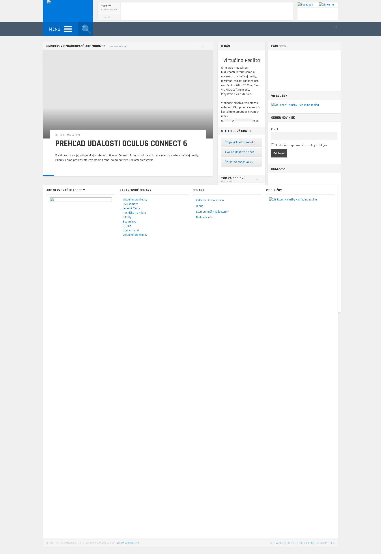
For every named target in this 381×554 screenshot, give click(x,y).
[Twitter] (332, 27)
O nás (199, 206)
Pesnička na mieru (134, 213)
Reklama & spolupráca (210, 200)
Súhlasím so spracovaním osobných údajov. (301, 145)
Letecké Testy (131, 208)
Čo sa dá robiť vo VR (239, 162)
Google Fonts (307, 543)
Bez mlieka (129, 222)
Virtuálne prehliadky (135, 200)
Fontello (328, 543)
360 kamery (130, 204)
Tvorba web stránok (128, 543)
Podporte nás (204, 217)
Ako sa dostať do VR (239, 152)
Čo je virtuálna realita (240, 142)
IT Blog (127, 226)
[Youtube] (336, 27)
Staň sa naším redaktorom (212, 212)
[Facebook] (328, 27)
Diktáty (127, 217)
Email (274, 129)
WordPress (283, 543)
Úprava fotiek (131, 230)
